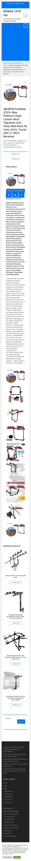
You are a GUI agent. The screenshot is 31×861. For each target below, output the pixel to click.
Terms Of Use (7, 800)
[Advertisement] (15, 44)
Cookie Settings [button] (7, 857)
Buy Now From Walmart (15, 191)
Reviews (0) (15, 159)
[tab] (15, 154)
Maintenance (8, 794)
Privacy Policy (7, 802)
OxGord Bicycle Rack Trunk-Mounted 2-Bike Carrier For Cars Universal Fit (15, 657)
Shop (5, 786)
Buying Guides (8, 797)
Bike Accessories (14, 63)
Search (8, 718)
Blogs (5, 789)
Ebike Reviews (8, 791)
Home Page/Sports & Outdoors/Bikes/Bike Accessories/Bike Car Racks (13, 145)
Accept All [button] (17, 857)
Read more (16, 582)
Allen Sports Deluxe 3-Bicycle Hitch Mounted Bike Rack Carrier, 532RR (15, 698)
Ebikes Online (12, 13)
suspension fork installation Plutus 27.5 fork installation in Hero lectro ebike (14, 771)
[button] (25, 82)
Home (5, 63)
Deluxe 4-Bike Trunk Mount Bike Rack (15, 576)
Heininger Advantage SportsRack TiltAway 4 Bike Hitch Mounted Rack (15, 616)
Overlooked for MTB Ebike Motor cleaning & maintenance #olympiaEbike (13, 749)
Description (15, 154)
